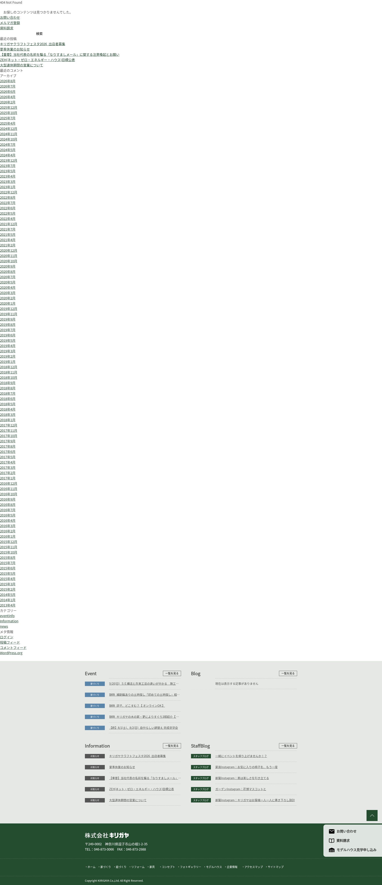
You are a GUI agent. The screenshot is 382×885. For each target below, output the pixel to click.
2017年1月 (7, 478)
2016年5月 (7, 515)
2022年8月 (7, 197)
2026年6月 (7, 91)
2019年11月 (8, 314)
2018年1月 (7, 420)
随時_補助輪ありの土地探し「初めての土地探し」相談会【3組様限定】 (145, 694)
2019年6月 (7, 335)
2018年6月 (7, 398)
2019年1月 (7, 361)
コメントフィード (13, 647)
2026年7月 (7, 86)
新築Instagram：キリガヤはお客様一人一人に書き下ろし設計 (255, 800)
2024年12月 (8, 128)
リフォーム (138, 867)
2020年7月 (7, 277)
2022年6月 (7, 208)
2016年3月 (7, 526)
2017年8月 (7, 446)
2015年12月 (8, 541)
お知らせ (94, 756)
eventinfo (7, 616)
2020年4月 (7, 287)
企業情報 (232, 867)
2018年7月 (7, 393)
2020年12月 (8, 250)
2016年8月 (7, 504)
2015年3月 (7, 584)
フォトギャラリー (190, 867)
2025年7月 (7, 118)
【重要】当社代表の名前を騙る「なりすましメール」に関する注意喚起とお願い (59, 54)
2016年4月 (7, 520)
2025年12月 (8, 107)
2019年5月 (7, 340)
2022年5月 (7, 213)
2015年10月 (8, 552)
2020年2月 (7, 298)
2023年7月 (7, 165)
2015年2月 (7, 589)
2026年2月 (7, 102)
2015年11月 (8, 547)
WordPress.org (11, 653)
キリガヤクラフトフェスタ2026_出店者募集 (32, 44)
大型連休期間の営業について (21, 65)
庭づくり (121, 867)
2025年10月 (8, 113)
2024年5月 (7, 150)
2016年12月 (8, 483)
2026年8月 (7, 81)
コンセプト (168, 867)
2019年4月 (7, 346)
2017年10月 (8, 436)
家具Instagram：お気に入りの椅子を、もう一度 (246, 767)
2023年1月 (7, 187)
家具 (152, 867)
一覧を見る (172, 673)
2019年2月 (7, 356)
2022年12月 (8, 192)
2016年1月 (7, 536)
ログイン (6, 637)
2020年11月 (8, 255)
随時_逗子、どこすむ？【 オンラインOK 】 (137, 705)
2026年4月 (7, 97)
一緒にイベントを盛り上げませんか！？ (241, 756)
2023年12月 (8, 160)
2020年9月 (7, 266)
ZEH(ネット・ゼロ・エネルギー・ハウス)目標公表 (37, 60)
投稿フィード (10, 642)
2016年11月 (8, 488)
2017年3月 (7, 467)
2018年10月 (8, 377)
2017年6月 (7, 451)
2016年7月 (7, 510)
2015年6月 (7, 568)
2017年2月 (7, 473)
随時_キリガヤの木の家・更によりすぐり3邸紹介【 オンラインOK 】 (145, 716)
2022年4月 (7, 218)
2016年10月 (8, 494)
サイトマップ (276, 867)
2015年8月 (7, 557)
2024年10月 (8, 139)
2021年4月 (7, 240)
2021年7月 (7, 229)
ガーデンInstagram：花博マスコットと (240, 789)
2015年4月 (7, 579)
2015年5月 (7, 573)
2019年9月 (7, 319)
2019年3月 (7, 351)
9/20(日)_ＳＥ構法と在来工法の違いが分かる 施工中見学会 (145, 683)
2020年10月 (8, 261)
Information (9, 621)
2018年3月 (7, 414)
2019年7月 (7, 330)
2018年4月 (7, 409)
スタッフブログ (201, 756)
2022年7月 (7, 203)
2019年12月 (8, 308)
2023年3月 (7, 181)
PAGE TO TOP (372, 815)
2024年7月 (7, 144)
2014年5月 (7, 594)
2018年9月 (7, 383)
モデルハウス (214, 867)
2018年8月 (7, 388)
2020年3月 (7, 293)
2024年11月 (8, 134)
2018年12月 (8, 367)
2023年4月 (7, 176)
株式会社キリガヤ (107, 835)
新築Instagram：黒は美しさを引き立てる (242, 778)
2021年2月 (7, 245)
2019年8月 (7, 324)
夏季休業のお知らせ (15, 49)
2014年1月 (7, 600)
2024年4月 (7, 155)
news (4, 626)
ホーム (92, 867)
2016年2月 (7, 531)
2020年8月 (7, 271)
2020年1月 (7, 303)
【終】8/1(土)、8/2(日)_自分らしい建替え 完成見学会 (143, 727)
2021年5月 (7, 234)
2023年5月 (7, 171)
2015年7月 (7, 563)
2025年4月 (7, 123)
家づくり (94, 684)
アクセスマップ (253, 867)
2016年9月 (7, 499)
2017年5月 (7, 457)
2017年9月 (7, 441)
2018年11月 (8, 372)
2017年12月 (8, 425)
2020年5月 (7, 282)
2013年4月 (7, 605)
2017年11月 (8, 430)
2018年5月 (7, 404)
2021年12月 (8, 224)
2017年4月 (7, 462)
